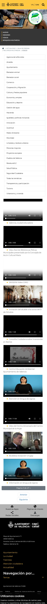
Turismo (10, 189)
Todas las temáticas (14, 178)
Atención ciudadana (13, 563)
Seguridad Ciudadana (15, 173)
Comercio (10, 82)
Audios (5, 32)
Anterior (23, 495)
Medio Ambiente (13, 133)
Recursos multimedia (11, 50)
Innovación (11, 123)
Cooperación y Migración (16, 87)
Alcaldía (10, 62)
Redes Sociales (12, 515)
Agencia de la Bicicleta (15, 57)
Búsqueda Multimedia (11, 40)
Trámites (7, 560)
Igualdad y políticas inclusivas (18, 118)
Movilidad (10, 138)
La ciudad (8, 556)
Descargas (35, 515)
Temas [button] (6, 577)
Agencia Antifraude (28, 591)
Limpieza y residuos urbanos (17, 143)
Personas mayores (14, 148)
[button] (23, 488)
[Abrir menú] (3, 4)
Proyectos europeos (14, 153)
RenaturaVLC (12, 163)
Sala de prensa (23, 48)
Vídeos (5, 37)
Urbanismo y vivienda (15, 194)
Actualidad (8, 567)
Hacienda (10, 113)
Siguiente (23, 500)
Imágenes (6, 35)
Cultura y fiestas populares (17, 92)
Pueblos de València (14, 158)
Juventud (10, 128)
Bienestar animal (13, 72)
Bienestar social (13, 77)
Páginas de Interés (35, 509)
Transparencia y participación (18, 183)
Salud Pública (12, 168)
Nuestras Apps (12, 509)
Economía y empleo (14, 98)
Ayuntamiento (12, 67)
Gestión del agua (13, 108)
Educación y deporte (14, 103)
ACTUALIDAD (11, 48)
